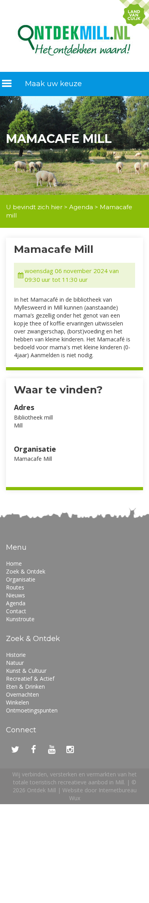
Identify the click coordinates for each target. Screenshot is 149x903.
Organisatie (20, 579)
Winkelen (17, 702)
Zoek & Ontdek (25, 571)
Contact (16, 611)
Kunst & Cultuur (26, 670)
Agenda (81, 207)
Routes (15, 587)
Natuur (15, 662)
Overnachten (22, 694)
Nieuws (15, 595)
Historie (16, 654)
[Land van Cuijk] (134, 15)
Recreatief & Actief (30, 678)
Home (14, 563)
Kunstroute (20, 619)
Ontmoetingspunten (32, 710)
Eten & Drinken (25, 686)
